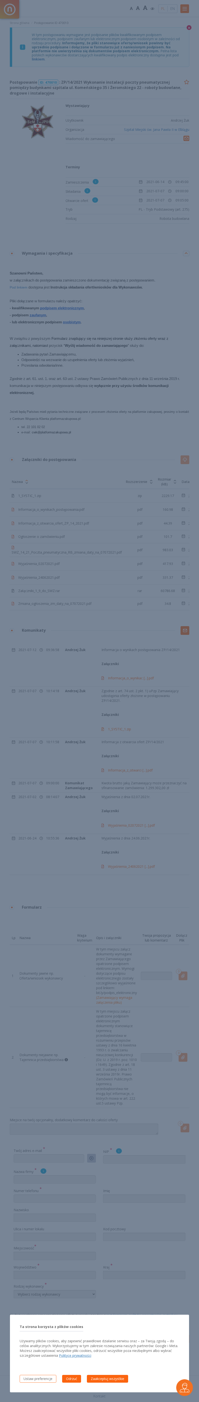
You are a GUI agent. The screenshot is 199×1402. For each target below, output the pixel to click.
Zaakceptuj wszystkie (107, 1378)
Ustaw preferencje (38, 1378)
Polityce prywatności (75, 1355)
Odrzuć (71, 1378)
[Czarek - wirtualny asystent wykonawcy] (184, 1387)
